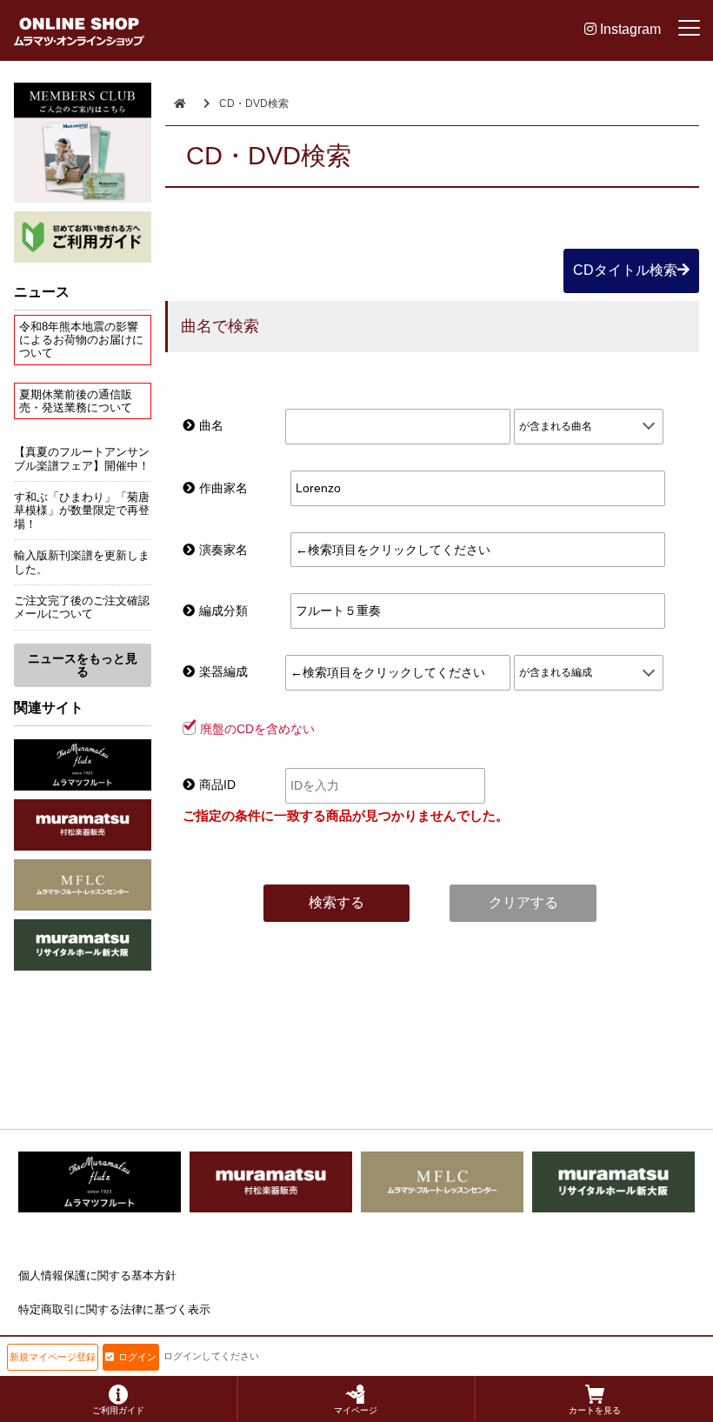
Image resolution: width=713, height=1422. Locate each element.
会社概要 (40, 1343)
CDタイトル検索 (625, 270)
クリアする (523, 902)
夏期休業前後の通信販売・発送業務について (75, 401)
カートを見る (595, 1410)
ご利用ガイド (118, 1410)
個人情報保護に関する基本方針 (97, 1275)
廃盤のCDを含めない (257, 729)
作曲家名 (223, 488)
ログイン (137, 1357)
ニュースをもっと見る (82, 664)
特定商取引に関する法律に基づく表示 (114, 1309)
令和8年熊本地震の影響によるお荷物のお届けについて (81, 340)
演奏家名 (223, 550)
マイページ (355, 1410)
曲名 (211, 425)
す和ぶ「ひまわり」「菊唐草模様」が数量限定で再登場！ (82, 511)
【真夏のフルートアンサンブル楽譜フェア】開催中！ (82, 458)
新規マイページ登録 (53, 1357)
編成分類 (223, 611)
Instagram (628, 29)
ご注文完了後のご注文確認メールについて (82, 607)
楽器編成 (223, 671)
